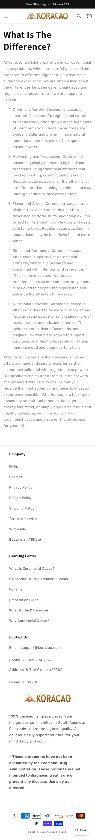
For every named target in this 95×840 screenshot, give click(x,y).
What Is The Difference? (29, 610)
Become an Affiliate (25, 539)
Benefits (16, 589)
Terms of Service (23, 519)
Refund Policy (20, 498)
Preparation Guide (24, 600)
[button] (6, 16)
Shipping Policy (22, 508)
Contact (15, 477)
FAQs (13, 466)
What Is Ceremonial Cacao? (31, 568)
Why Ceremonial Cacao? (29, 621)
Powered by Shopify (57, 832)
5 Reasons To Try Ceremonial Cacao (38, 579)
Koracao (41, 832)
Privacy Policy (20, 487)
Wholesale (17, 529)
